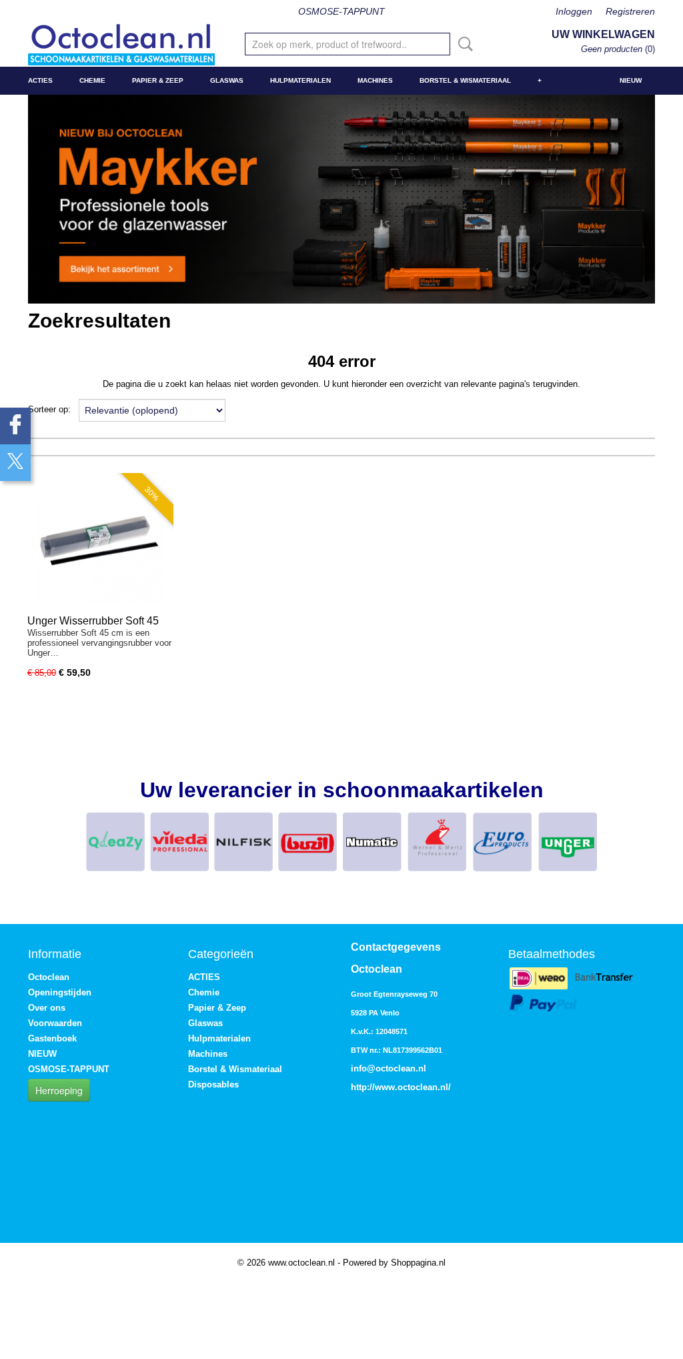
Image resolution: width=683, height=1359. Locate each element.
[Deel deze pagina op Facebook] (15, 426)
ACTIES (40, 80)
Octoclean (48, 977)
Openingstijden (59, 992)
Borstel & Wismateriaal (465, 80)
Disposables (213, 1084)
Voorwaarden (55, 1023)
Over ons (46, 1008)
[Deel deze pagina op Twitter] (15, 462)
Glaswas (226, 80)
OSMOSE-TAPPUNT (341, 11)
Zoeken (463, 44)
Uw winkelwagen (603, 34)
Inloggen (574, 11)
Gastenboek (52, 1038)
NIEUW (631, 80)
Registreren (630, 11)
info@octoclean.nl (388, 1068)
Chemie (92, 80)
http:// (363, 1087)
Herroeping (59, 1090)
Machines (375, 80)
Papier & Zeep (157, 80)
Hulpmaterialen (300, 80)
